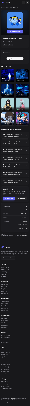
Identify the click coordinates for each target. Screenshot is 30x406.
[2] (22, 104)
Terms (9, 403)
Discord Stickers (5, 364)
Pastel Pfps (4, 327)
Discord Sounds (5, 369)
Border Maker (5, 354)
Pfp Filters (4, 357)
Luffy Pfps (4, 289)
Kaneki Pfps (4, 293)
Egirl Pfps (4, 318)
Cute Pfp (3, 276)
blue (5, 45)
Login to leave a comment (15, 59)
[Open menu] (27, 2)
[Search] (23, 2)
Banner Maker (5, 350)
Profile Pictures (5, 335)
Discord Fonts (5, 371)
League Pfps (4, 310)
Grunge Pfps (4, 320)
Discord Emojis (5, 367)
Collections (4, 340)
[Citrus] (7, 104)
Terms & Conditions (6, 388)
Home (3, 7)
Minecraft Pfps (5, 303)
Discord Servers (5, 374)
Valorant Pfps (5, 301)
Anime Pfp (4, 272)
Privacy (15, 403)
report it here (23, 235)
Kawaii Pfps (4, 325)
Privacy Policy (5, 386)
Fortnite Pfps (4, 308)
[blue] (7, 75)
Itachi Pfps (4, 291)
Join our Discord (9, 258)
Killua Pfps (4, 286)
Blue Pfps (9, 7)
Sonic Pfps (4, 306)
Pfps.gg (12, 398)
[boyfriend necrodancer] (22, 118)
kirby (10, 45)
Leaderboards (5, 342)
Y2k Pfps (3, 323)
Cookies (21, 403)
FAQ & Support (5, 384)
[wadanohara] (7, 118)
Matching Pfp (5, 267)
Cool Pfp (3, 274)
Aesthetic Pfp (5, 269)
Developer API (5, 381)
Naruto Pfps (4, 284)
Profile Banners (5, 337)
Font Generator (5, 352)
